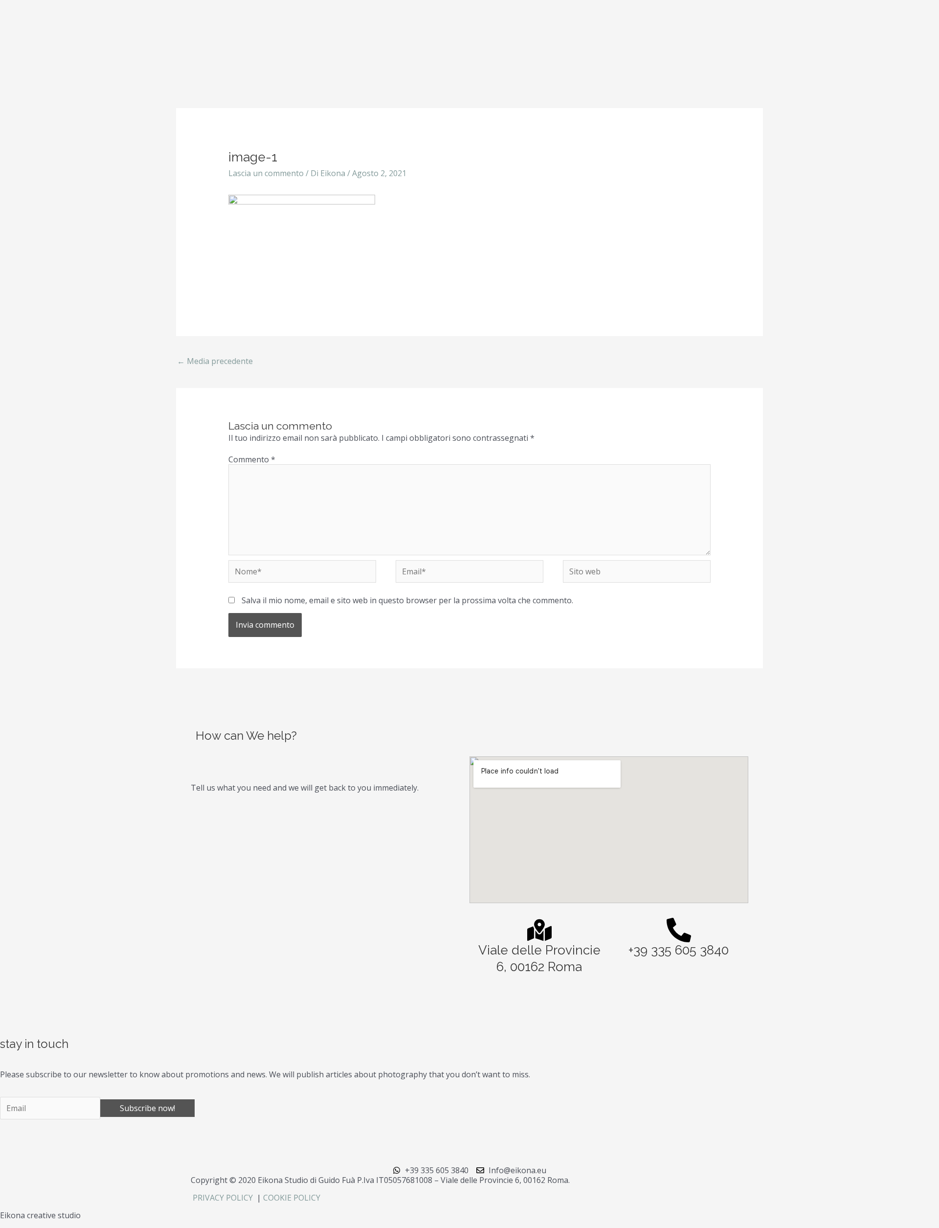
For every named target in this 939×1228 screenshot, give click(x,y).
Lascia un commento (266, 173)
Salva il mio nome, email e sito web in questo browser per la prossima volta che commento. (407, 600)
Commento (251, 459)
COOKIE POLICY (291, 1197)
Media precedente (215, 361)
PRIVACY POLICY (224, 1197)
